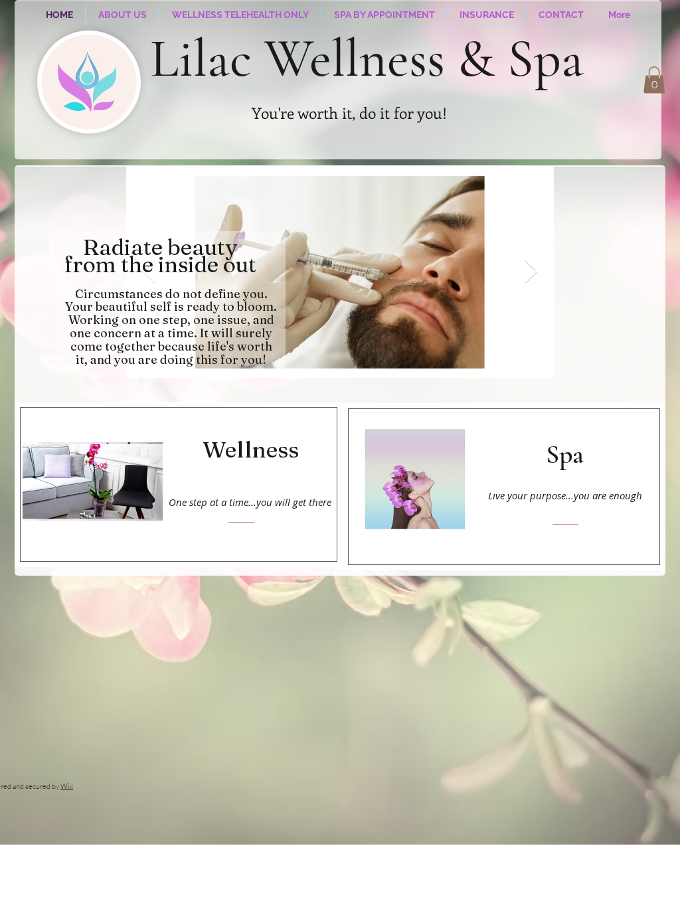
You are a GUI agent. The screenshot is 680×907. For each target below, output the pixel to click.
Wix (66, 786)
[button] (654, 80)
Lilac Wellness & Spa (367, 59)
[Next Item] (531, 272)
